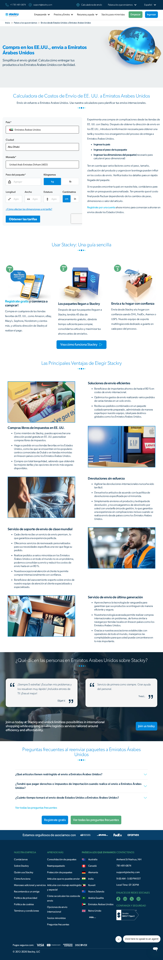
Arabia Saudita (96, 898)
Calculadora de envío (91, 5)
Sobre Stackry (21, 866)
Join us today (146, 726)
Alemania (93, 872)
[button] (120, 5)
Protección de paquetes (59, 872)
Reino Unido (94, 910)
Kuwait (92, 885)
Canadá (92, 866)
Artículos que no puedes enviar (63, 879)
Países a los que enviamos (25, 23)
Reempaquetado (56, 866)
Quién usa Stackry (23, 872)
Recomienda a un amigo (26, 891)
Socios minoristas (56, 918)
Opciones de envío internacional (57, 909)
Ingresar (151, 14)
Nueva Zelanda (96, 891)
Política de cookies (24, 904)
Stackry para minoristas (113, 14)
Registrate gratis (55, 820)
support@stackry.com (42, 5)
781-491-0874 (123, 865)
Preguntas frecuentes (58, 924)
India (91, 879)
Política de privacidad (25, 898)
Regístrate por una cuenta (101, 207)
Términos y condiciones (26, 910)
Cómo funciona (22, 879)
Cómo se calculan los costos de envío (63, 898)
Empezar (136, 14)
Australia (92, 859)
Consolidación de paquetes (61, 859)
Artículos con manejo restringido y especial (64, 887)
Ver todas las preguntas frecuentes (36, 807)
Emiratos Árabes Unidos (101, 904)
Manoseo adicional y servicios (30, 885)
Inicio (7, 23)
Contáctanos (21, 859)
